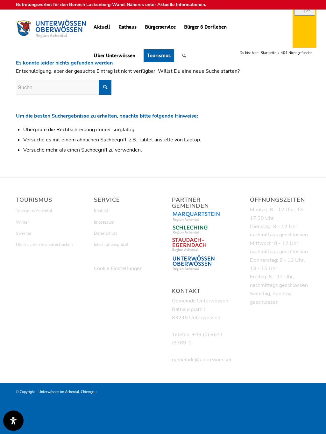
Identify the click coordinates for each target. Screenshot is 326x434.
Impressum (104, 222)
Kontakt (101, 211)
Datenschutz (105, 233)
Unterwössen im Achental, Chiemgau (67, 392)
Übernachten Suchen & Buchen (44, 245)
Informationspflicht (111, 245)
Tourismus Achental (34, 211)
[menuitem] (101, 27)
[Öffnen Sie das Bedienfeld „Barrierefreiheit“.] (13, 420)
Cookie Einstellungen (118, 268)
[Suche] (184, 55)
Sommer (24, 233)
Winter (22, 222)
